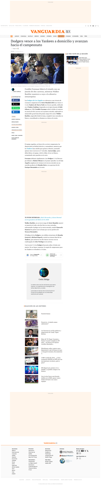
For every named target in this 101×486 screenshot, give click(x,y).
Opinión (49, 36)
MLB (13, 132)
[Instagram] (90, 26)
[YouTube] (93, 26)
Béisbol (12, 51)
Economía (75, 36)
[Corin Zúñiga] (44, 272)
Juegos (17, 36)
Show (55, 36)
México (37, 36)
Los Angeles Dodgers (15, 138)
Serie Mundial (16, 119)
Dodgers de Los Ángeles (35, 100)
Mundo (42, 36)
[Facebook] (85, 26)
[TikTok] (95, 25)
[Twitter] (88, 26)
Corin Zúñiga (17, 91)
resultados (15, 122)
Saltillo (30, 36)
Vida (81, 36)
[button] (11, 36)
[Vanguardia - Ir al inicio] (50, 31)
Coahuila (23, 36)
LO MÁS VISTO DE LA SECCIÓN (77, 54)
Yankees (30, 148)
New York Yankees (17, 135)
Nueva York (15, 127)
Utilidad (68, 36)
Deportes (61, 36)
